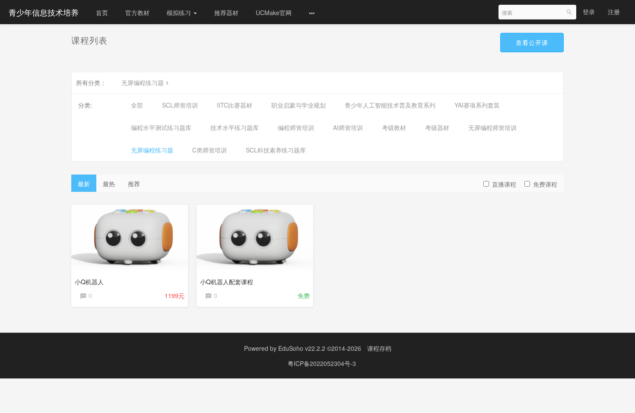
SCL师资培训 (180, 105)
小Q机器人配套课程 (226, 281)
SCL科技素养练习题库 (276, 150)
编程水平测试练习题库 (161, 127)
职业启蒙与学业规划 (298, 105)
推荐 (134, 183)
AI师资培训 (348, 127)
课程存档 (379, 348)
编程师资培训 (296, 127)
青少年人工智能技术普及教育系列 (390, 105)
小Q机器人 (89, 281)
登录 (589, 11)
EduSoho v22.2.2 (301, 348)
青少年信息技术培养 (44, 12)
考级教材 (394, 127)
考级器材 (437, 127)
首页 (102, 12)
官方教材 (137, 12)
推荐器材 (226, 12)
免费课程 (545, 184)
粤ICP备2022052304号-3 (322, 363)
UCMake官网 (274, 12)
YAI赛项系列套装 (477, 105)
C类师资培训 (209, 150)
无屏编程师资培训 (492, 127)
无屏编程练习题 (142, 82)
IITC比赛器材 (234, 105)
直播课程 (504, 184)
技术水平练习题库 (234, 127)
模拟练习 (180, 12)
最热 (109, 183)
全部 (137, 105)
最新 (84, 183)
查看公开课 (532, 42)
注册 (614, 11)
